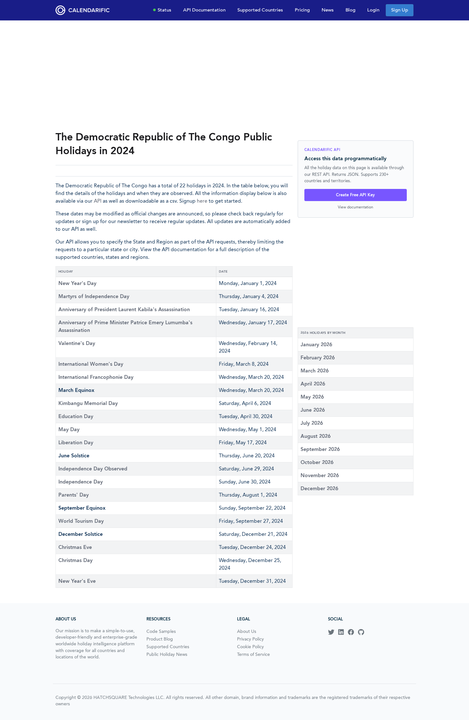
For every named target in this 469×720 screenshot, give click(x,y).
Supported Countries (260, 10)
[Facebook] (351, 632)
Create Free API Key (355, 194)
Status (164, 10)
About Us (246, 631)
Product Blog (159, 638)
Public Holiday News (166, 654)
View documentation (355, 207)
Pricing (302, 10)
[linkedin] (341, 632)
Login (373, 10)
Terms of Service (253, 654)
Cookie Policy (250, 646)
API (97, 201)
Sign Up (399, 10)
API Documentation (204, 10)
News (328, 10)
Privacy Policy (250, 638)
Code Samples (161, 631)
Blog (350, 10)
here (202, 201)
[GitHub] (361, 632)
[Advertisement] (234, 75)
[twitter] (331, 632)
